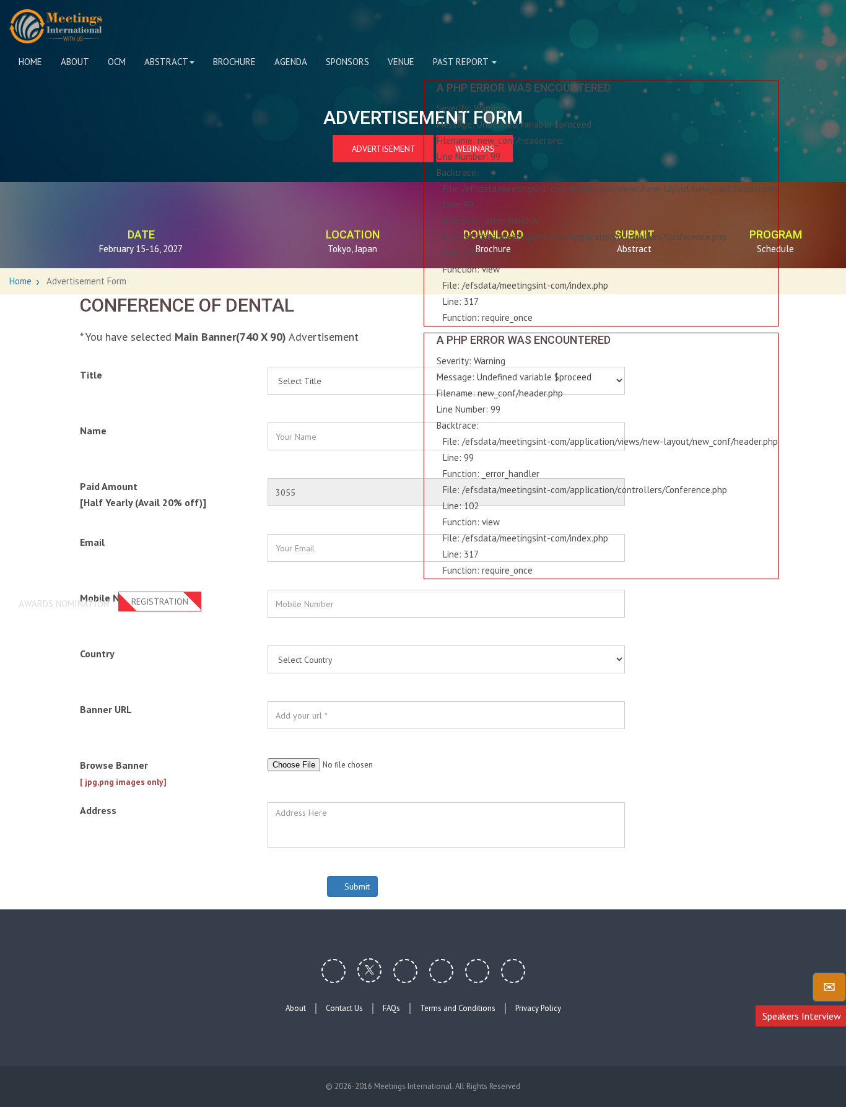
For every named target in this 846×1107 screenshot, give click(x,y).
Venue (401, 62)
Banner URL (106, 709)
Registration (159, 601)
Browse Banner (123, 773)
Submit (356, 886)
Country (97, 653)
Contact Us (344, 1008)
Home (30, 62)
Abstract (166, 62)
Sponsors (347, 62)
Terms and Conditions (457, 1008)
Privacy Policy (538, 1008)
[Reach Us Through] (829, 987)
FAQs (391, 1008)
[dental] (55, 26)
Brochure (234, 62)
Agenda (290, 62)
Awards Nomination (64, 604)
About (75, 62)
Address (98, 810)
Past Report (462, 62)
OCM (117, 62)
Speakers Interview (801, 1016)
